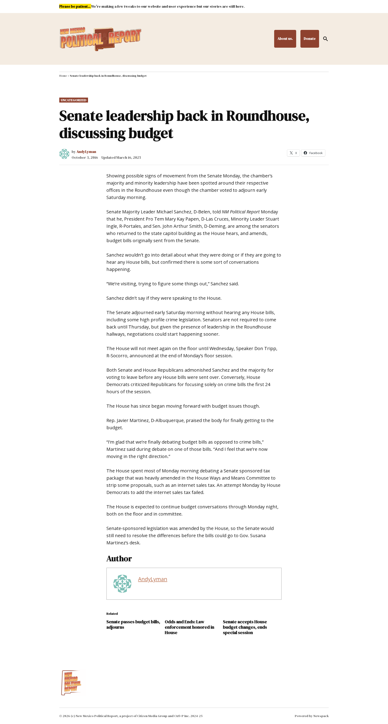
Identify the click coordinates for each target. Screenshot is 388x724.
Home (63, 76)
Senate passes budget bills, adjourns (133, 624)
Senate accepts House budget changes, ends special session (245, 627)
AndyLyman (86, 151)
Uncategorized (73, 100)
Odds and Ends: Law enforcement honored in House (189, 627)
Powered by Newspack (312, 716)
